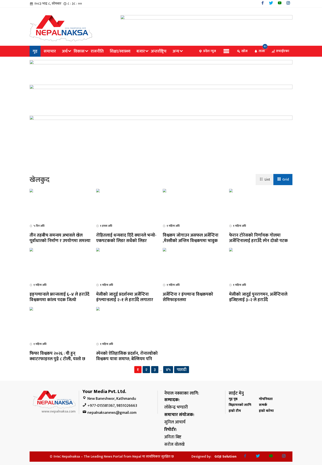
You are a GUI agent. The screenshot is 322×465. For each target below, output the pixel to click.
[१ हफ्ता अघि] (98, 190)
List (267, 179)
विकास (79, 51)
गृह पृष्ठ (233, 399)
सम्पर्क (263, 405)
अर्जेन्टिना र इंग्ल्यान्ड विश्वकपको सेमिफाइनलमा (188, 297)
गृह (35, 51)
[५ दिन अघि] (31, 190)
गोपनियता (266, 399)
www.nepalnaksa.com (59, 411)
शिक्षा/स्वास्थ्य (120, 51)
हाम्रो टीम (235, 411)
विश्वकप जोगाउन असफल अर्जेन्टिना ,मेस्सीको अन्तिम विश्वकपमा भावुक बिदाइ (190, 241)
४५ (168, 369)
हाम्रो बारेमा (266, 411)
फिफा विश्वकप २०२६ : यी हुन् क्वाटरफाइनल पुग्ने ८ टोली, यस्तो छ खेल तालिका (57, 359)
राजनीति (97, 51)
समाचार (50, 51)
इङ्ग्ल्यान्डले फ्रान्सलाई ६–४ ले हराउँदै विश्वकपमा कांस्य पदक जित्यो (59, 297)
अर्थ (64, 51)
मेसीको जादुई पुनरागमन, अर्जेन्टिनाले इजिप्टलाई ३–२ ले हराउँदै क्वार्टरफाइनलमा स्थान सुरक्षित (258, 300)
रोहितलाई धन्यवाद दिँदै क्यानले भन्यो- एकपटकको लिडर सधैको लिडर (126, 238)
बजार (140, 51)
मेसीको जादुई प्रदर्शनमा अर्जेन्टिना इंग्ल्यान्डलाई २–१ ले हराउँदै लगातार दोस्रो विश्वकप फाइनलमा (124, 300)
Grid (285, 179)
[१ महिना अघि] (164, 190)
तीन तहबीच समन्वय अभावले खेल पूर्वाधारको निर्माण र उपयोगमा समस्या (60, 238)
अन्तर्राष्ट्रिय (158, 51)
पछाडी (181, 369)
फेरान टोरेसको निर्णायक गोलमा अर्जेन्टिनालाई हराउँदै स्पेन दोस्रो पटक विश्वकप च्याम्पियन (258, 241)
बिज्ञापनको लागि (240, 405)
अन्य (176, 51)
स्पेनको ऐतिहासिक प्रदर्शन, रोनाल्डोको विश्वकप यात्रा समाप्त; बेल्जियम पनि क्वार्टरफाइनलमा (127, 359)
